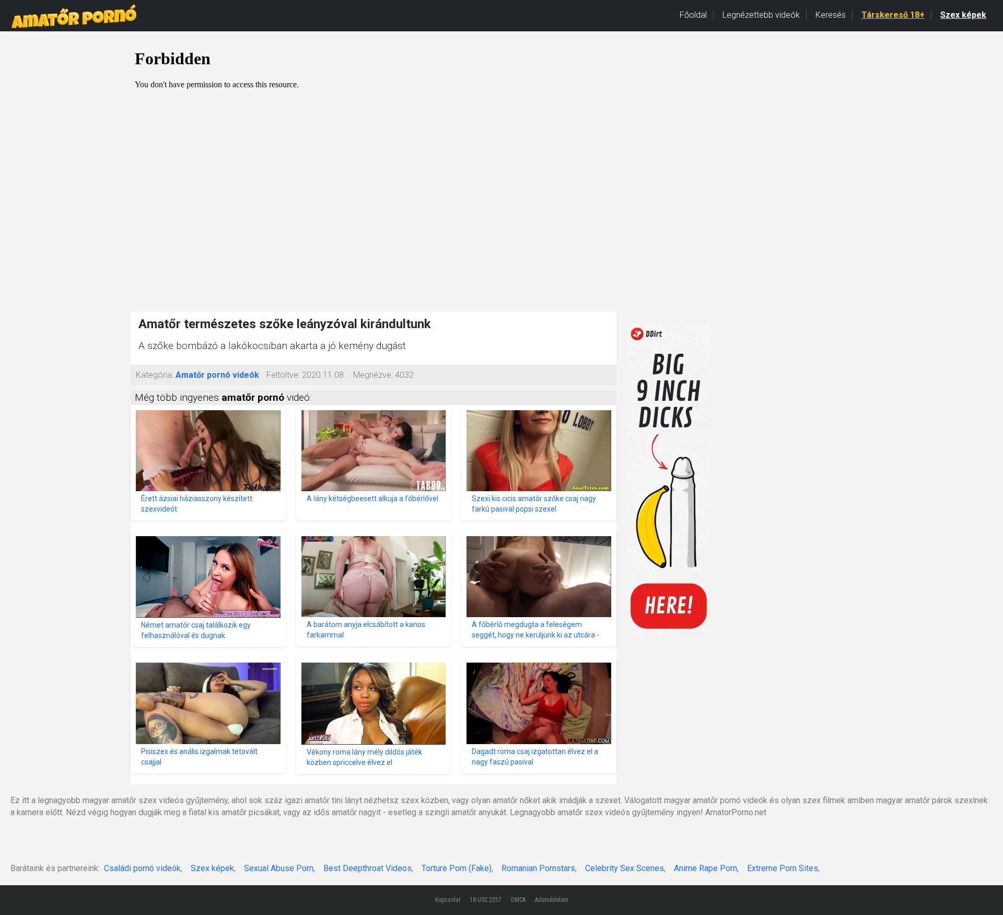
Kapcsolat (447, 900)
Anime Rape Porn (705, 868)
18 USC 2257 (485, 900)
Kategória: (154, 375)
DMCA (518, 900)
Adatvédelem (551, 900)
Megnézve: (373, 375)
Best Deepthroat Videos (367, 868)
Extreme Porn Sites (782, 868)
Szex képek (963, 15)
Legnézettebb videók (761, 15)
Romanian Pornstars (538, 868)
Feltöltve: (283, 375)
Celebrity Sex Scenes (624, 868)
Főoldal (693, 15)
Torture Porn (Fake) (457, 868)
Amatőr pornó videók (217, 375)
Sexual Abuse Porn (278, 868)
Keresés (830, 15)
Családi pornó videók (142, 868)
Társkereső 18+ (893, 15)
